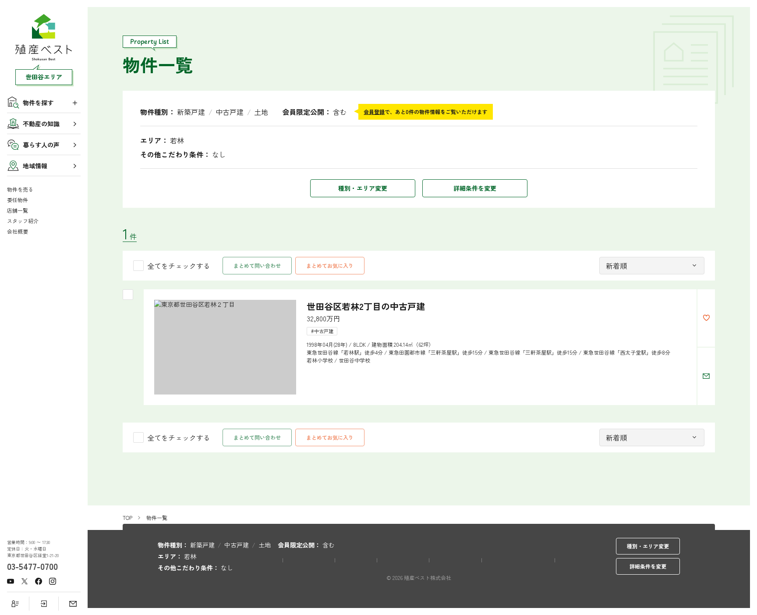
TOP (127, 518)
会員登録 (374, 111)
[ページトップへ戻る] (739, 593)
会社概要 (17, 231)
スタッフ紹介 (23, 221)
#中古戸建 (322, 330)
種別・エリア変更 (362, 188)
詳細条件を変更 (474, 188)
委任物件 (17, 200)
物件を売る (20, 189)
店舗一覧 (17, 210)
